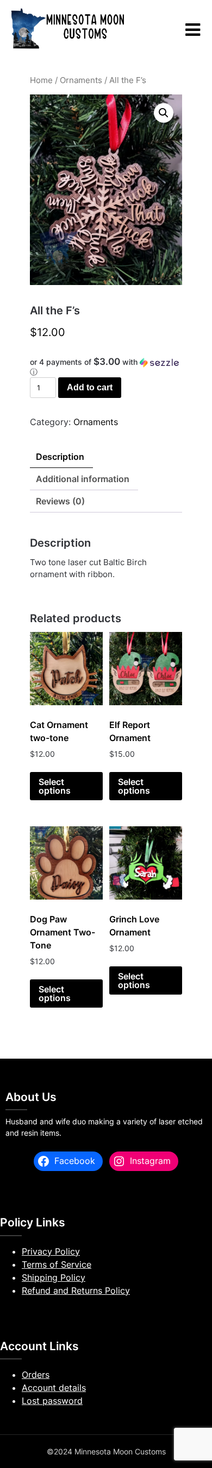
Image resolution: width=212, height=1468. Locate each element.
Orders (35, 1374)
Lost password (52, 1400)
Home (41, 80)
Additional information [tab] (82, 478)
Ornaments (81, 80)
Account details (54, 1387)
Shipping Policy (53, 1277)
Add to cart (90, 387)
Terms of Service (56, 1264)
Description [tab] (60, 456)
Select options (55, 786)
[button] (163, 113)
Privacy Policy (51, 1251)
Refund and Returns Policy (76, 1290)
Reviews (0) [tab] (60, 501)
